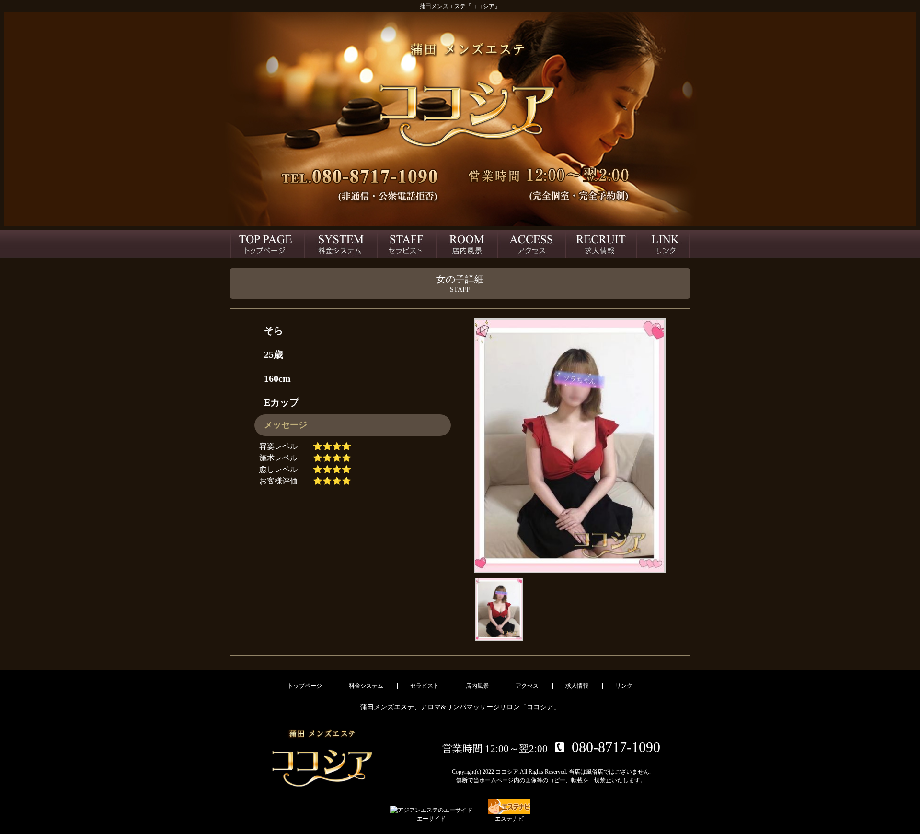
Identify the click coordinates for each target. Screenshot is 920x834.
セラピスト (424, 686)
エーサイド (431, 818)
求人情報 (576, 686)
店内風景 (477, 686)
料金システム (366, 686)
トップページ (305, 686)
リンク (623, 686)
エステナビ (509, 818)
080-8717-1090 (616, 747)
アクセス (527, 686)
